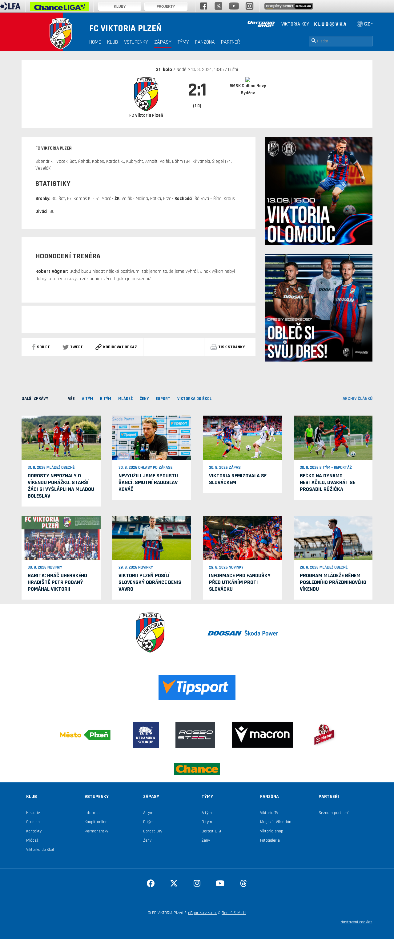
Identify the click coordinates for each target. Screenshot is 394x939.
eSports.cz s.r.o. (202, 913)
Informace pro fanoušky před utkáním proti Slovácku (240, 582)
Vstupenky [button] (136, 41)
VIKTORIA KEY (295, 24)
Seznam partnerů (334, 813)
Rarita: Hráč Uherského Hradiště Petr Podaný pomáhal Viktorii (57, 582)
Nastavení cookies (356, 922)
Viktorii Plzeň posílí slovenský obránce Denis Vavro (150, 582)
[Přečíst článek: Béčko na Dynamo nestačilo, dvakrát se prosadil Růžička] (333, 437)
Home (95, 41)
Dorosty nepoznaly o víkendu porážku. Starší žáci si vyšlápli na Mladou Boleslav (61, 485)
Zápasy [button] (162, 41)
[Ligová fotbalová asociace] (10, 8)
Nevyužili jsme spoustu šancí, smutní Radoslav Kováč (148, 482)
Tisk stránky (231, 347)
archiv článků (357, 398)
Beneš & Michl (234, 913)
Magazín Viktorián (275, 822)
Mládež (32, 840)
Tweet (76, 347)
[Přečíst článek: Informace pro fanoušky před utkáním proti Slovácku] (242, 537)
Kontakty (34, 831)
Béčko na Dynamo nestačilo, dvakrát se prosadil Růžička (327, 482)
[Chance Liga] (59, 8)
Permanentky (96, 831)
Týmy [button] (183, 41)
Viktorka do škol (40, 849)
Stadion (33, 822)
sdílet (43, 347)
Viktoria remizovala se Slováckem (238, 479)
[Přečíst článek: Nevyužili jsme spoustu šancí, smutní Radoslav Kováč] (151, 437)
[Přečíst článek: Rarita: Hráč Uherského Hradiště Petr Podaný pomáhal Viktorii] (61, 537)
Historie (33, 813)
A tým (148, 813)
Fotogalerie (270, 840)
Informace (94, 813)
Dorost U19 (153, 831)
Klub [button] (112, 41)
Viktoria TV (269, 813)
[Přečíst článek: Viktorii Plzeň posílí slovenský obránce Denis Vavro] (151, 537)
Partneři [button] (231, 41)
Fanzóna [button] (205, 41)
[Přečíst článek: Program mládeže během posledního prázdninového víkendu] (333, 537)
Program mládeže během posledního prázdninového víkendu (333, 582)
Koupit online (96, 822)
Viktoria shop (271, 831)
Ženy (147, 840)
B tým (148, 822)
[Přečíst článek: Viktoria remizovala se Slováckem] (242, 437)
